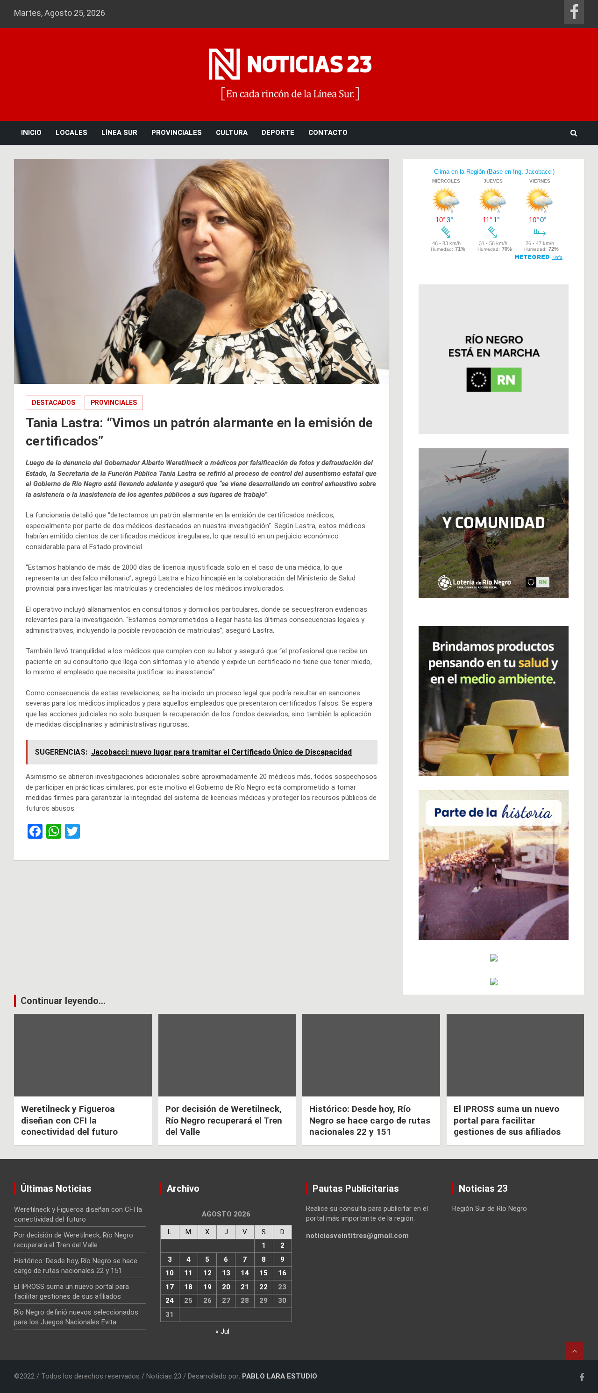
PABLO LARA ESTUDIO (279, 1376)
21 (245, 1287)
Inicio (31, 132)
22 (263, 1287)
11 (188, 1273)
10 (169, 1273)
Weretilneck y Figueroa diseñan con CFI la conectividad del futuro (69, 1120)
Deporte (278, 132)
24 (169, 1300)
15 (263, 1273)
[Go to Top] (574, 1351)
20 (226, 1287)
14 (245, 1273)
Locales (71, 132)
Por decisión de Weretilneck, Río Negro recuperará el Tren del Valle (223, 1120)
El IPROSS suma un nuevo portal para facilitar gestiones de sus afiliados (507, 1120)
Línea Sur (119, 132)
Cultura (232, 132)
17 (169, 1287)
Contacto (328, 132)
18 (188, 1287)
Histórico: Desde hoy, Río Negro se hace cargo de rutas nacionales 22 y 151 (369, 1120)
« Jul (222, 1331)
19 (207, 1287)
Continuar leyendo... (63, 1000)
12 (207, 1273)
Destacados (53, 402)
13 (226, 1273)
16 (282, 1273)
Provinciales (176, 132)
